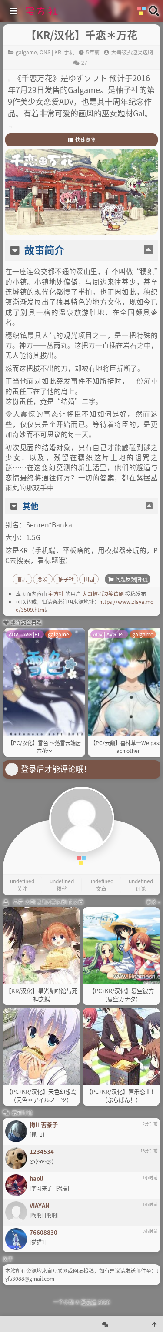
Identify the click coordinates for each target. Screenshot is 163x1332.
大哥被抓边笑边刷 (103, 593)
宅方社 (56, 593)
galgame (26, 52)
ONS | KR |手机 (57, 52)
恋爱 (42, 579)
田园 (89, 579)
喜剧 (22, 579)
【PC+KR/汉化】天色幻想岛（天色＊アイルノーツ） (41, 1095)
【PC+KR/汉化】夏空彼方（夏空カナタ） (121, 995)
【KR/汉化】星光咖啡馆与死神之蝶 (41, 995)
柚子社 (66, 579)
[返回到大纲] (148, 250)
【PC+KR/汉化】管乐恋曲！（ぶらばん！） (121, 1095)
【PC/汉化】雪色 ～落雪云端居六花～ (44, 746)
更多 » (153, 901)
